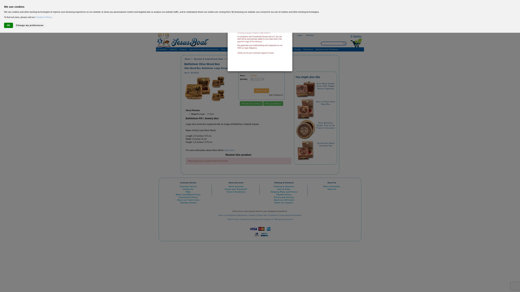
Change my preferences (29, 25)
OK (8, 25)
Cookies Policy (43, 17)
